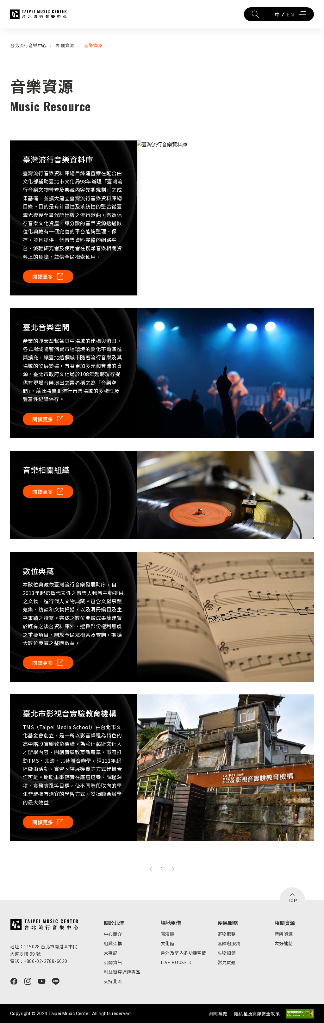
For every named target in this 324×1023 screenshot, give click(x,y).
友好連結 (284, 943)
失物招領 (227, 953)
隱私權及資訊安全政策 (257, 1013)
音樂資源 (93, 45)
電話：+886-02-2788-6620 (38, 961)
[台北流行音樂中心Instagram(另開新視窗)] (28, 981)
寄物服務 (227, 934)
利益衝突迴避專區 (122, 972)
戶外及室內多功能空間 (183, 953)
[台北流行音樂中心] (44, 924)
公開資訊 (113, 962)
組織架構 (113, 943)
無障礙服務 (229, 943)
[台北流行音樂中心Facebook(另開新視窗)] (14, 981)
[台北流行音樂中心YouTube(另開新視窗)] (42, 981)
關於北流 (114, 923)
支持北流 (113, 981)
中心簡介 (113, 934)
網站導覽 (218, 1013)
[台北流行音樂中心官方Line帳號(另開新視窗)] (55, 981)
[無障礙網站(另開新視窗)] (300, 1014)
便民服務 (228, 923)
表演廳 (167, 934)
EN (290, 14)
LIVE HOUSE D (176, 962)
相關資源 (65, 45)
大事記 (110, 953)
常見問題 (227, 962)
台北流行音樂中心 (38, 14)
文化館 (167, 943)
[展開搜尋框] (255, 14)
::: (2, 32)
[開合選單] (302, 14)
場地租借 (171, 923)
